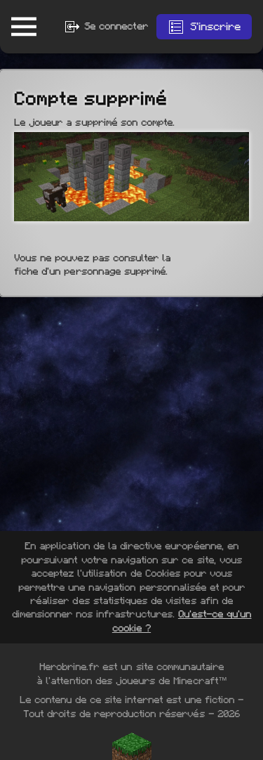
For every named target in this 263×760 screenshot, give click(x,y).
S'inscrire (215, 27)
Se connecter (114, 25)
